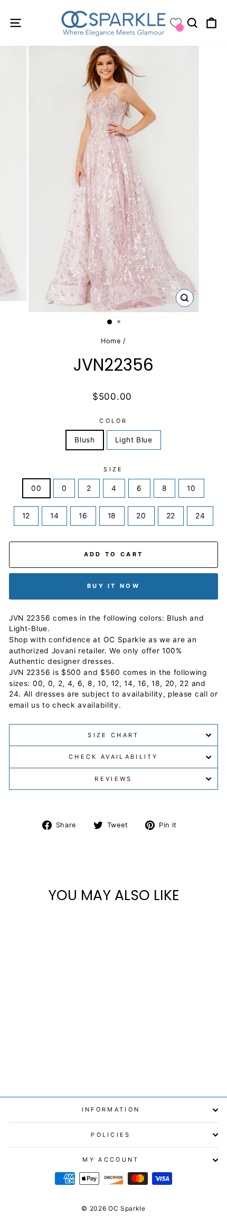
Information (111, 1109)
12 (26, 515)
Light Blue (134, 440)
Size (113, 469)
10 (191, 488)
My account (110, 1159)
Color (113, 420)
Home (111, 341)
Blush (84, 440)
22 (170, 515)
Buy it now (113, 586)
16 (83, 515)
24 (200, 515)
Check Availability (113, 756)
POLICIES (111, 1134)
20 (141, 515)
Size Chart (113, 735)
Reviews (113, 779)
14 (54, 515)
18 (112, 515)
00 (36, 488)
